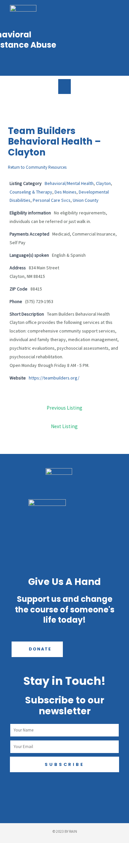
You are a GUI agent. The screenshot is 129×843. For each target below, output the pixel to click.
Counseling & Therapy (31, 192)
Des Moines (65, 192)
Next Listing (64, 426)
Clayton (103, 183)
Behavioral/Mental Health (69, 183)
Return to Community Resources (37, 167)
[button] (64, 86)
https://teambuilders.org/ (54, 378)
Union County (86, 200)
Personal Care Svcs (51, 200)
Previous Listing (64, 408)
